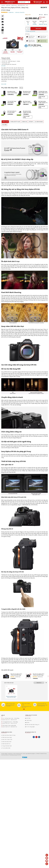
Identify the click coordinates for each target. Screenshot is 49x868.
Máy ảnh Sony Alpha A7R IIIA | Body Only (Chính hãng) (11, 697)
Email (41, 46)
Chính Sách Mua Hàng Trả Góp (8, 735)
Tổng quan (5, 121)
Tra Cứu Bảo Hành (6, 748)
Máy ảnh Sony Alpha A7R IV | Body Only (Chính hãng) (38, 674)
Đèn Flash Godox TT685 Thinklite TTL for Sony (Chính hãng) (42, 102)
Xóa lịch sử (39, 682)
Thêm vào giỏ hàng (42, 97)
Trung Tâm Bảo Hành (7, 745)
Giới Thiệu (28, 718)
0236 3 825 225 (6, 723)
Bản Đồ (27, 722)
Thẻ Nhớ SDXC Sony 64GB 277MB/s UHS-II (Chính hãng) (43, 92)
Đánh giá (24, 121)
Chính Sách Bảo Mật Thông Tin (32, 724)
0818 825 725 (14, 726)
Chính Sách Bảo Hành (6, 741)
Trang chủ (3, 5)
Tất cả (21, 87)
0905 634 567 (14, 719)
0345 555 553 (14, 723)
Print (47, 14)
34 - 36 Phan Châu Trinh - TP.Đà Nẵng (11, 718)
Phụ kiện (4, 124)
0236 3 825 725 (6, 719)
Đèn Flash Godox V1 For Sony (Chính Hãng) (11, 112)
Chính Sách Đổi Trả (6, 743)
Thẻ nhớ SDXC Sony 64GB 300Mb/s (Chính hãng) (11, 102)
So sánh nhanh (39, 121)
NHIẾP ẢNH (8, 5)
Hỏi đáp (31, 121)
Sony (27, 5)
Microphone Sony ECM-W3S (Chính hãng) (27, 92)
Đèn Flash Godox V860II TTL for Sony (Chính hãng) (27, 102)
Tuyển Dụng (28, 720)
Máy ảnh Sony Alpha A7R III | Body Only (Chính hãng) (16, 674)
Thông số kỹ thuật (15, 121)
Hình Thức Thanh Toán (7, 739)
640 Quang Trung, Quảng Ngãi (9, 725)
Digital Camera (14, 5)
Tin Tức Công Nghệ (30, 726)
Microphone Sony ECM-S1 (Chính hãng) (12, 92)
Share (41, 14)
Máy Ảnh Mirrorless (21, 5)
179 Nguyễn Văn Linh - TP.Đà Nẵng (10, 721)
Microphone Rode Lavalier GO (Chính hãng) (27, 112)
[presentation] (1, 676)
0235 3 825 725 (6, 726)
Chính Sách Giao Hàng (7, 737)
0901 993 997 (36, 46)
